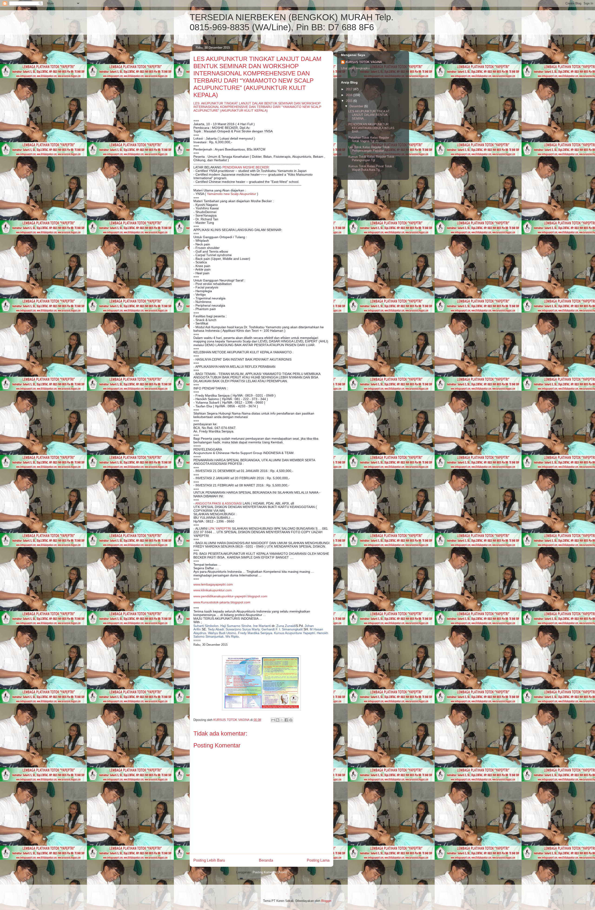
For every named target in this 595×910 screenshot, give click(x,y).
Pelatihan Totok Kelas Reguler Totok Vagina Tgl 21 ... (368, 139)
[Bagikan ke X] (282, 720)
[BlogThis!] (277, 720)
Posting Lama (318, 860)
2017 (349, 89)
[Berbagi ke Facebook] (286, 720)
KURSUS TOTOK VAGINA (364, 62)
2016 (349, 95)
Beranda (266, 860)
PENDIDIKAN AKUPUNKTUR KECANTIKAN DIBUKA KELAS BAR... (371, 128)
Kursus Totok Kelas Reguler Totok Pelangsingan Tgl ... (371, 158)
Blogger (326, 901)
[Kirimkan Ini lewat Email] (273, 720)
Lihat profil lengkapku (355, 68)
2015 (349, 101)
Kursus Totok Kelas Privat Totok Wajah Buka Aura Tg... (370, 168)
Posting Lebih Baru (209, 860)
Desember (357, 106)
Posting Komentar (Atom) (270, 872)
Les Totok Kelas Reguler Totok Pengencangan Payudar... (369, 149)
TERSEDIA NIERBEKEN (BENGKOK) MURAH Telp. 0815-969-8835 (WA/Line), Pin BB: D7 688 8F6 (291, 22)
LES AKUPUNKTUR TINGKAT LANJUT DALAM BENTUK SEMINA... (369, 115)
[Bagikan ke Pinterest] (290, 720)
